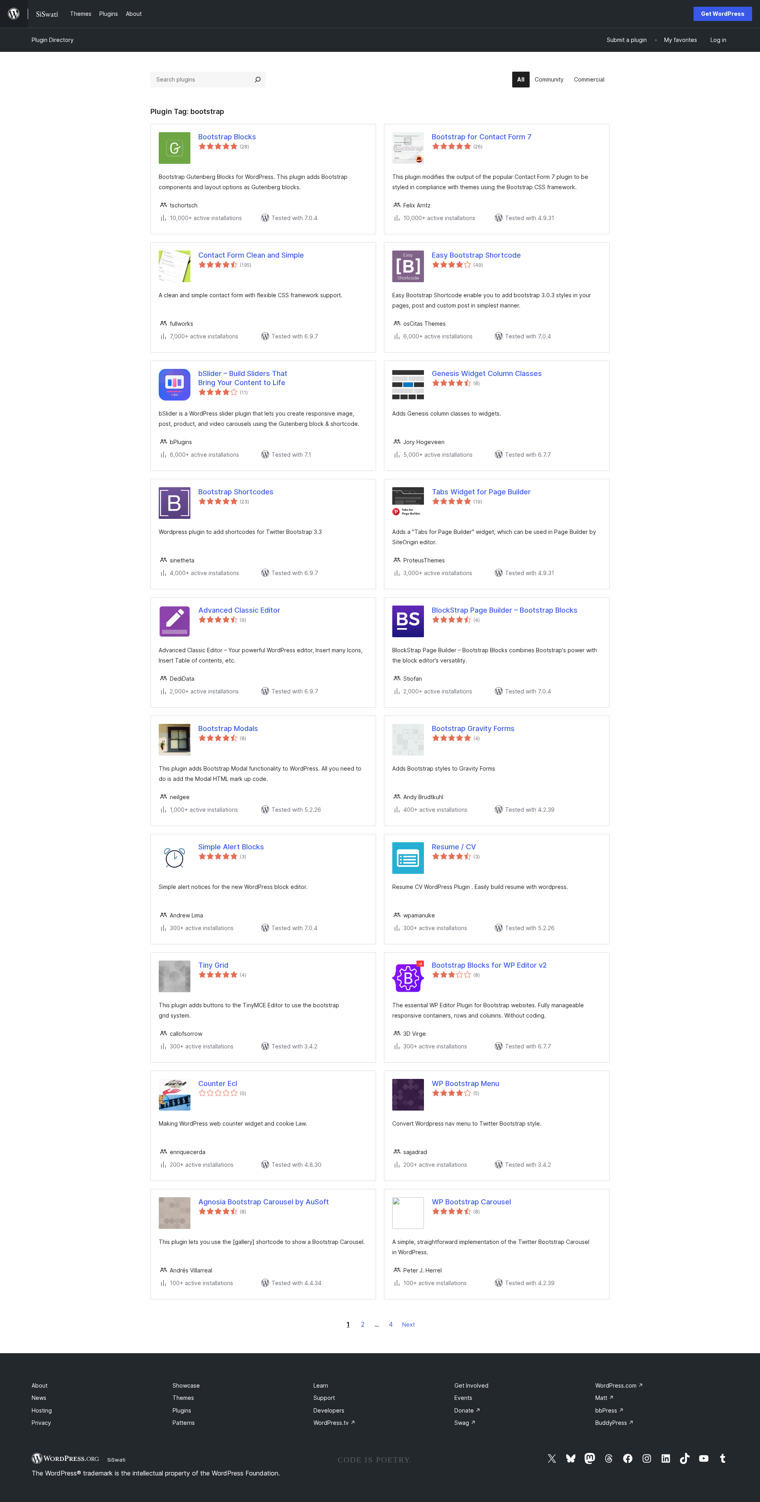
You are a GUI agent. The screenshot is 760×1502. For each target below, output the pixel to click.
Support (324, 1397)
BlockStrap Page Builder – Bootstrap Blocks (505, 610)
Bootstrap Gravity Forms (473, 728)
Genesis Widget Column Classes (487, 373)
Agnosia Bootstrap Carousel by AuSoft (263, 1202)
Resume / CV (454, 847)
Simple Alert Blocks (231, 847)
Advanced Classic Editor (239, 610)
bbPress (609, 1410)
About (40, 1385)
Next (408, 1324)
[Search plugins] (258, 79)
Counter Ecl (217, 1083)
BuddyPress (614, 1422)
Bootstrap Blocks (227, 137)
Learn (321, 1385)
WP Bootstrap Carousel (471, 1202)
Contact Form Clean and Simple (251, 255)
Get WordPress (723, 13)
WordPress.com (619, 1385)
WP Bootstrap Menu (465, 1083)
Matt (604, 1397)
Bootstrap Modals (228, 728)
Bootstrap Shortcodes (236, 492)
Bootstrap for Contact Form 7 (482, 137)
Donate (467, 1410)
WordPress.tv (334, 1422)
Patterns (184, 1422)
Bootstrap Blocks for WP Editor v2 (489, 965)
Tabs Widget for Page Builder (481, 492)
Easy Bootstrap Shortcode (476, 255)
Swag (465, 1422)
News (39, 1397)
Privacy (41, 1422)
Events (463, 1397)
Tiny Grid (213, 965)
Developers (329, 1410)
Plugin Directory (53, 39)
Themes (183, 1397)
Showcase (186, 1385)
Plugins (182, 1410)
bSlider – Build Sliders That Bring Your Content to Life (242, 378)
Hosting (42, 1410)
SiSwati (116, 1459)
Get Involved (471, 1385)
